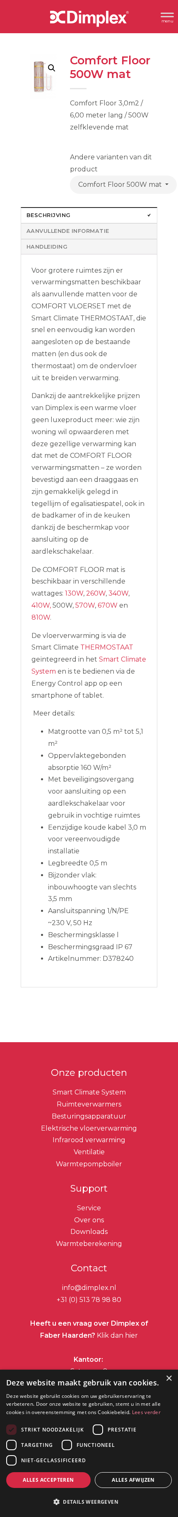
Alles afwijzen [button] (133, 1479)
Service (89, 1208)
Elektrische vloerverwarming (89, 1128)
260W (96, 593)
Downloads (89, 1232)
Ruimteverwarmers (89, 1104)
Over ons (89, 1220)
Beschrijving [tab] (48, 215)
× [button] (169, 1378)
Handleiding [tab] (47, 247)
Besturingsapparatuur (89, 1116)
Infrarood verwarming (89, 1140)
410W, (41, 605)
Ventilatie (89, 1152)
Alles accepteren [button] (48, 1479)
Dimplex (89, 20)
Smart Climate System (89, 1092)
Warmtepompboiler (89, 1164)
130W (74, 593)
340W (118, 593)
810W (40, 617)
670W (108, 605)
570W (85, 605)
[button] (51, 68)
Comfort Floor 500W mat (121, 184)
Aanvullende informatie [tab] (67, 231)
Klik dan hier (116, 1335)
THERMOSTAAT (106, 647)
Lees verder (146, 1412)
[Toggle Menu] (167, 16)
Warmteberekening (89, 1244)
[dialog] (89, 1443)
